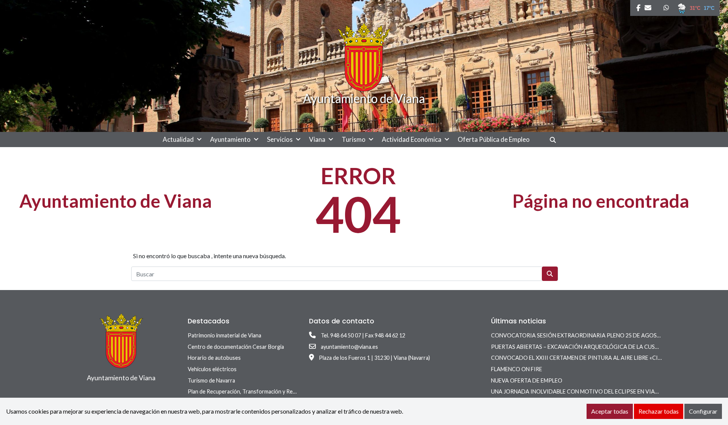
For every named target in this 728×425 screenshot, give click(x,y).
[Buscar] (556, 139)
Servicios (280, 139)
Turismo (354, 139)
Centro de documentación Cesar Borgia (236, 346)
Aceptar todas (609, 411)
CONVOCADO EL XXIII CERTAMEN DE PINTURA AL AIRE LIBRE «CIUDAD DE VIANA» (597, 357)
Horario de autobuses (214, 357)
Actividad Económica (411, 139)
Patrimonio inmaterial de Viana (224, 335)
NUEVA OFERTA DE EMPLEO (526, 380)
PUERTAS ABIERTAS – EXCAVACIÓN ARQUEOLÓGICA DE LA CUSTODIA (582, 346)
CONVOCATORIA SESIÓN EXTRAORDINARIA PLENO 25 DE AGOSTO (578, 335)
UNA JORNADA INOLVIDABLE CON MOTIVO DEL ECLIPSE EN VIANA (576, 391)
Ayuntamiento (230, 139)
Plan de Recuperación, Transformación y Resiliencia (249, 391)
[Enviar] (550, 274)
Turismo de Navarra (211, 380)
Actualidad (178, 139)
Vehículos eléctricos (212, 369)
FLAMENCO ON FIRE (516, 369)
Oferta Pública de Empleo (494, 139)
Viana (317, 139)
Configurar (703, 411)
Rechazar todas (659, 411)
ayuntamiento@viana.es (349, 346)
